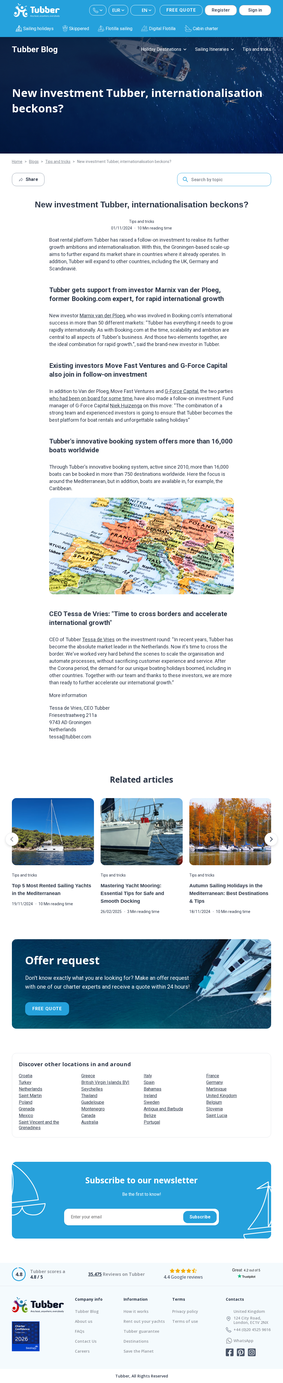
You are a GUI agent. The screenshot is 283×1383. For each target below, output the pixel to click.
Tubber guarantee (141, 1331)
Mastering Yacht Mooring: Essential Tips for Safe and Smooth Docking (132, 893)
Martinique (216, 1089)
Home (17, 161)
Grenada (27, 1109)
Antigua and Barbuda (163, 1109)
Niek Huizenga (126, 405)
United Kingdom (221, 1095)
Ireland (150, 1095)
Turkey (25, 1082)
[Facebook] (230, 1353)
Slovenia (214, 1109)
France (212, 1075)
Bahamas (152, 1089)
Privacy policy (185, 1311)
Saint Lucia (216, 1115)
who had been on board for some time (90, 398)
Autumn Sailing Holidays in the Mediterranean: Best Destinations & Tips (228, 893)
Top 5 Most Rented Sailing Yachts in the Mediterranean (51, 889)
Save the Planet (139, 1351)
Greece (88, 1075)
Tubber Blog (35, 49)
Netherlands (30, 1089)
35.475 (95, 1274)
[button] (12, 839)
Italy (148, 1075)
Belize (150, 1115)
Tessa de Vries (98, 639)
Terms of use (185, 1321)
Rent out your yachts (144, 1321)
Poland (25, 1102)
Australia (89, 1122)
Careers (82, 1351)
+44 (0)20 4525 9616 (252, 1329)
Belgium (214, 1102)
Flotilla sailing (119, 28)
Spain (149, 1082)
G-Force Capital (181, 391)
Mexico (26, 1115)
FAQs (79, 1331)
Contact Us (85, 1341)
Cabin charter (205, 28)
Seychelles (92, 1089)
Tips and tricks (257, 49)
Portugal (152, 1122)
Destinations (136, 1341)
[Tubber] (37, 10)
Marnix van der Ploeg (102, 315)
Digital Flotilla (162, 28)
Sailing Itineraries (212, 49)
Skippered (79, 28)
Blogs (34, 161)
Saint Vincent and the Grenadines (39, 1125)
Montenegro (93, 1109)
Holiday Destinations (161, 49)
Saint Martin (30, 1095)
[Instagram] (252, 1353)
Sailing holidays (38, 28)
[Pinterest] (241, 1353)
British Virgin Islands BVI (105, 1082)
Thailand (89, 1095)
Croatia (25, 1075)
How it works (136, 1311)
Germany (214, 1082)
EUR (116, 10)
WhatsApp (243, 1341)
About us (83, 1321)
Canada (88, 1115)
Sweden (151, 1102)
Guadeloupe (92, 1102)
